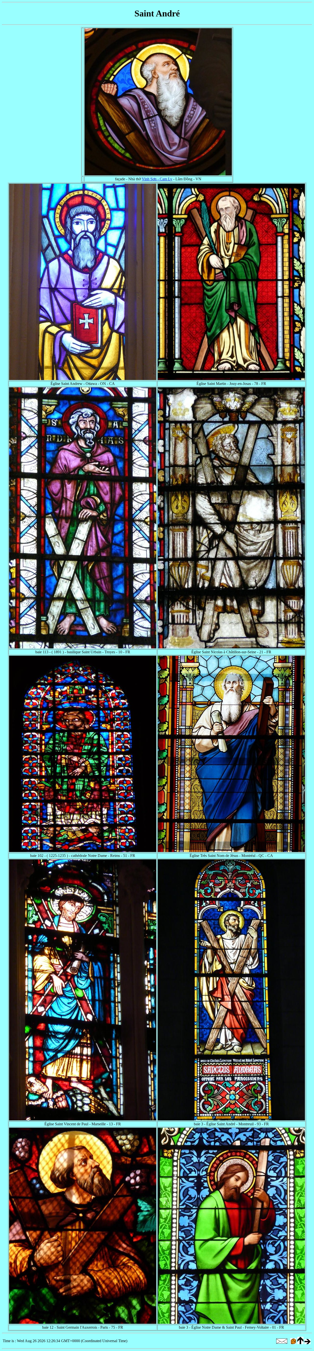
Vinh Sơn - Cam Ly (157, 179)
